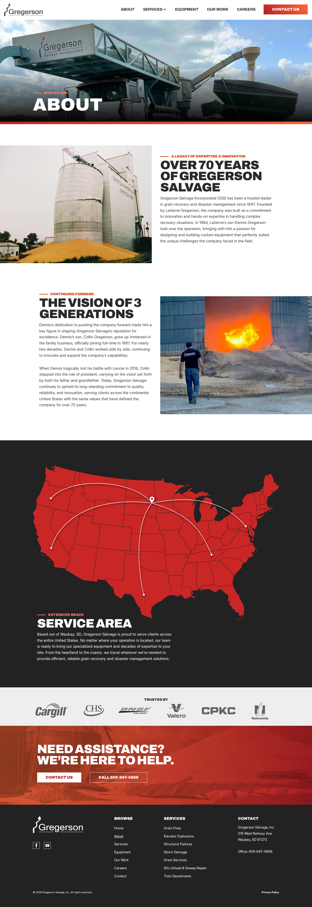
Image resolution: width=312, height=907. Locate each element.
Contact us (285, 9)
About (128, 9)
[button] (155, 9)
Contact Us (59, 777)
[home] (23, 9)
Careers (246, 9)
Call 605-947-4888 (118, 777)
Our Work (217, 9)
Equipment (186, 9)
